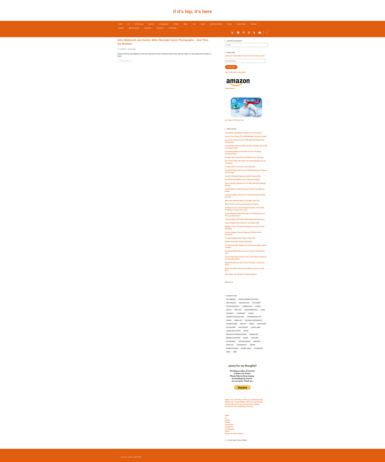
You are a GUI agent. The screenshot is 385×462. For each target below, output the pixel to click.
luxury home (255, 327)
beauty (229, 310)
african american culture (248, 299)
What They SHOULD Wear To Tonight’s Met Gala (242, 200)
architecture (244, 303)
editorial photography (253, 320)
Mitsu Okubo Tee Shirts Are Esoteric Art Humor (242, 204)
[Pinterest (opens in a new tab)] (244, 32)
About (227, 431)
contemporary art (254, 317)
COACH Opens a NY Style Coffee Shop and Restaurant (244, 219)
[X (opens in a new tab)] (233, 32)
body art (238, 310)
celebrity (230, 313)
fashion (227, 422)
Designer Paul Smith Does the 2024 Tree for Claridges (244, 157)
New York (254, 338)
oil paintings (230, 341)
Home (227, 415)
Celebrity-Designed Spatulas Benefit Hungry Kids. (243, 176)
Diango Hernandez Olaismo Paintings (238, 241)
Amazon (260, 399)
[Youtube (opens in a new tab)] (260, 32)
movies (245, 338)
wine (235, 352)
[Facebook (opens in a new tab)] (239, 32)
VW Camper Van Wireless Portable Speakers (241, 274)
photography (132, 49)
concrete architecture (235, 317)
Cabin (263, 310)
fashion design (231, 324)
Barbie (257, 306)
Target (237, 402)
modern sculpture (233, 338)
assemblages (247, 306)
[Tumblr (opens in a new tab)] (254, 32)
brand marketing (251, 310)
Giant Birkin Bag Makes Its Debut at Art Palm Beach (243, 133)
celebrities (123, 49)
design (228, 320)
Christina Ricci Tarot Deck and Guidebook (240, 166)
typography (258, 348)
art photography (232, 306)
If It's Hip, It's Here (192, 11)
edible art (238, 320)
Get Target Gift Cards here (234, 120)
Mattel (246, 331)
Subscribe (231, 67)
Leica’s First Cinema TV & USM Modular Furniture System (246, 136)
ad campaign (230, 299)
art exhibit (256, 303)
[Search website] (265, 33)
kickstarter (243, 327)
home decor (261, 324)
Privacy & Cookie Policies (234, 433)
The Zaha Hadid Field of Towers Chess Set (240, 238)
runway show (246, 348)
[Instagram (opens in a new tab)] (249, 32)
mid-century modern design (236, 334)
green (251, 324)
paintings (256, 341)
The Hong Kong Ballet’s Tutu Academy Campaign (242, 179)
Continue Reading (126, 61)
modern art (254, 334)
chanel (251, 313)
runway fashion (232, 348)
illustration (230, 327)
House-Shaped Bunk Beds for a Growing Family (242, 223)
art (226, 418)
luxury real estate (233, 331)
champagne (241, 313)
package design (244, 341)
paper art (230, 345)
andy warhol (231, 303)
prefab (252, 345)
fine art (243, 324)
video (228, 352)
